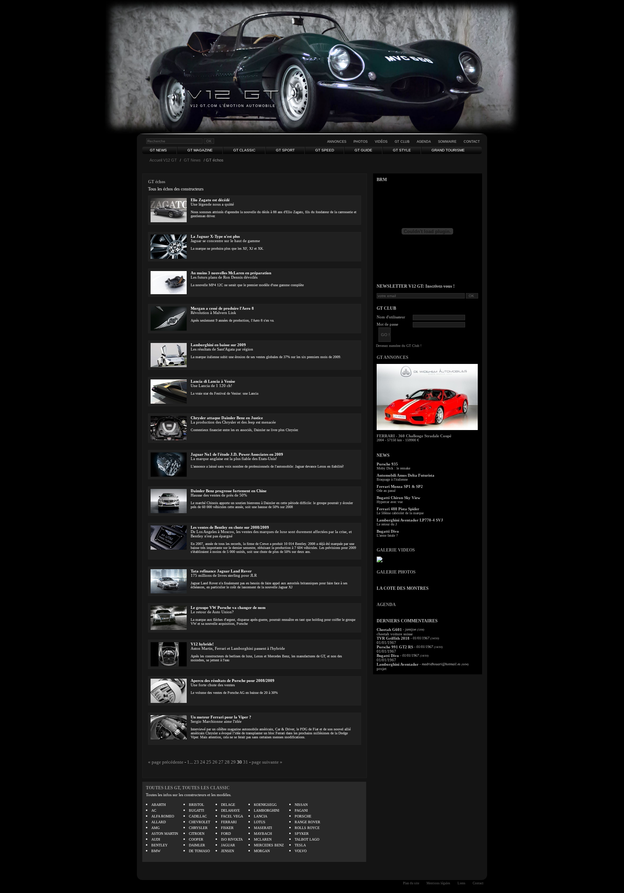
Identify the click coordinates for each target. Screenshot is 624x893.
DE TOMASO (199, 851)
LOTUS (259, 822)
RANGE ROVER (307, 822)
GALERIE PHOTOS (396, 572)
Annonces (336, 141)
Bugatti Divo (388, 531)
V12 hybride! (202, 644)
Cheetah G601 (389, 629)
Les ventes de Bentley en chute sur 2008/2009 (230, 527)
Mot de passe (387, 324)
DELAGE (228, 805)
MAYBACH (263, 834)
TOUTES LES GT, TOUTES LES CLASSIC (188, 787)
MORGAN (262, 851)
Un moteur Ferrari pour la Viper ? (221, 717)
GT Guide (363, 150)
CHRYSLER (198, 828)
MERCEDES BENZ (269, 845)
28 (227, 762)
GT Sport (285, 150)
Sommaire (447, 141)
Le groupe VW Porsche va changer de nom (228, 607)
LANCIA (260, 816)
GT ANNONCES (392, 357)
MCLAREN (263, 839)
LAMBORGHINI (266, 810)
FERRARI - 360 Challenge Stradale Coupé (414, 436)
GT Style (402, 150)
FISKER (227, 828)
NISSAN (301, 805)
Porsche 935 (387, 464)
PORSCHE (303, 816)
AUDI (155, 839)
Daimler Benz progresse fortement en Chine (228, 491)
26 (214, 762)
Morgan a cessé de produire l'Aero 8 (222, 308)
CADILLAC (198, 816)
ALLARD (158, 822)
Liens (461, 883)
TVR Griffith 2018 (393, 638)
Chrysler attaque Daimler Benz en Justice (227, 418)
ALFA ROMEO (162, 816)
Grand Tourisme (448, 150)
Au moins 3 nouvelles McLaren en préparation (231, 273)
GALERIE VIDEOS (396, 550)
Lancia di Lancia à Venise (213, 381)
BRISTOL (196, 805)
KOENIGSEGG (265, 805)
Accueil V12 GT (163, 160)
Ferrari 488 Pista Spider (398, 509)
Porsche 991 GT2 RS (395, 647)
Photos (361, 141)
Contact (472, 141)
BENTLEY (159, 845)
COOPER (196, 839)
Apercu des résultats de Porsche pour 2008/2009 (232, 680)
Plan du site (411, 883)
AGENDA (386, 604)
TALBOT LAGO (307, 839)
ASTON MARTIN (164, 834)
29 (233, 762)
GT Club (402, 141)
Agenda (424, 141)
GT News (158, 150)
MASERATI (263, 828)
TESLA (300, 845)
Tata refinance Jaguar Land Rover (221, 571)
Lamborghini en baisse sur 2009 (218, 345)
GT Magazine (200, 150)
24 (202, 762)
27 (221, 762)
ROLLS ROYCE (307, 828)
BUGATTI (196, 810)
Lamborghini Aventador (398, 664)
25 (208, 762)
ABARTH (158, 805)
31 (245, 762)
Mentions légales (438, 883)
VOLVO (301, 851)
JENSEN (227, 851)
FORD (226, 834)
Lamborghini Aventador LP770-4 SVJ (410, 520)
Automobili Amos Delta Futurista (405, 475)
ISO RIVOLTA (232, 839)
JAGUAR (228, 845)
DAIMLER (197, 845)
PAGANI (301, 810)
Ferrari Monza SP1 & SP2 (400, 486)
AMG (155, 828)
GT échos (156, 181)
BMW (155, 851)
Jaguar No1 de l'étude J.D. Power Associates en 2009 (237, 454)
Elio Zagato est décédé (210, 200)
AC (153, 810)
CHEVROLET (199, 822)
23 (196, 762)
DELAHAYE (230, 810)
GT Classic (244, 150)
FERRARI (229, 822)
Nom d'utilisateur (391, 317)
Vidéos (381, 141)
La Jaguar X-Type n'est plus (215, 236)
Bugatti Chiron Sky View (398, 497)
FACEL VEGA (232, 816)
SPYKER (302, 834)
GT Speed (324, 150)
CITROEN (196, 834)
